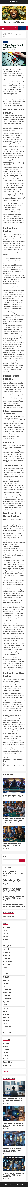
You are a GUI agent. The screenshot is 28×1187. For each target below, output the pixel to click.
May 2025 (5, 974)
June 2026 (6, 933)
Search (5, 857)
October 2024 (7, 996)
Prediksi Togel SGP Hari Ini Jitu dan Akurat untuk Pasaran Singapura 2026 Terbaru (13, 874)
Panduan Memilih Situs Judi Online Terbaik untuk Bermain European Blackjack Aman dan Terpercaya (14, 834)
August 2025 (6, 965)
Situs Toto (6, 1072)
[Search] (15, 27)
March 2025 (6, 980)
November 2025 (7, 955)
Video (24, 28)
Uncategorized (7, 1065)
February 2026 (7, 946)
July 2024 (5, 1005)
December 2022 (7, 1033)
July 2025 (5, 968)
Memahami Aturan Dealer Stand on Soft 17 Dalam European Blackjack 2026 (14, 785)
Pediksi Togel (6, 1056)
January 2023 (6, 1030)
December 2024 (7, 989)
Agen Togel (6, 1043)
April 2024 (6, 1014)
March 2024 (6, 1017)
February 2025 (7, 983)
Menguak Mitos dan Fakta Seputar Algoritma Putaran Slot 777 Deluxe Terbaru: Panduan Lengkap (12, 890)
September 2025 (7, 961)
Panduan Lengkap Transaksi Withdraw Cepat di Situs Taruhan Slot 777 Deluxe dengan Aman (13, 882)
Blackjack (6, 42)
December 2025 (7, 952)
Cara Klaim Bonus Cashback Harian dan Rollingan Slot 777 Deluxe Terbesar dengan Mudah (13, 898)
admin (5, 49)
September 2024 (7, 999)
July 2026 (5, 930)
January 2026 (6, 949)
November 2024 (7, 992)
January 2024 (6, 1024)
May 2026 (5, 937)
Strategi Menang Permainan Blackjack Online (13, 759)
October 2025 (6, 958)
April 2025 (6, 977)
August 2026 (6, 927)
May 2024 (5, 1011)
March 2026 (6, 943)
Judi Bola (5, 1053)
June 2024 (6, 1008)
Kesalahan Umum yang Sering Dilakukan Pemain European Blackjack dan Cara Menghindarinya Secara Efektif (14, 809)
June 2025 (6, 971)
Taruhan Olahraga (7, 1062)
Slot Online (6, 1059)
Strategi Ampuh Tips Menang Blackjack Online (13, 766)
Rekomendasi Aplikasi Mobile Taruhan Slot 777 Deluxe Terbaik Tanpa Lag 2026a (14, 905)
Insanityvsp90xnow (14, 22)
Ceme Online (6, 1050)
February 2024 (7, 1020)
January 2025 (6, 986)
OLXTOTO (20, 1184)
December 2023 (7, 1027)
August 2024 (6, 1002)
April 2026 (6, 940)
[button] (3, 28)
